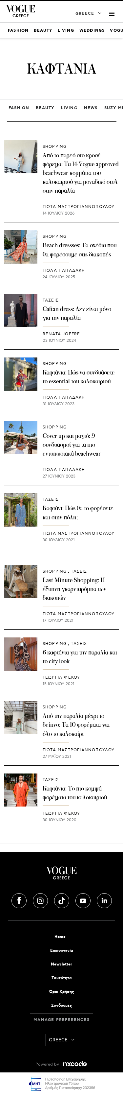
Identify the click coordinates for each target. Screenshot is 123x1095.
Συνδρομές (61, 1005)
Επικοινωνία (61, 950)
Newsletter (61, 964)
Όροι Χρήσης (61, 991)
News (91, 108)
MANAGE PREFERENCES (61, 1019)
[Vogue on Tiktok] (62, 900)
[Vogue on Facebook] (19, 900)
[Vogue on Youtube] (83, 900)
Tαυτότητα (61, 978)
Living (69, 108)
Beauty (45, 108)
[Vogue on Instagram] (41, 900)
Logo (61, 875)
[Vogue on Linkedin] (104, 900)
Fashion (19, 108)
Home (60, 936)
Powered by (47, 1064)
